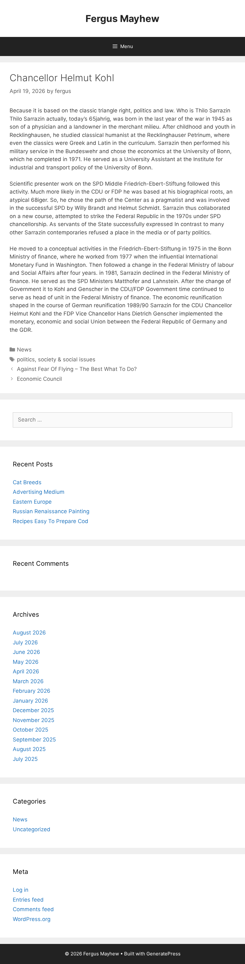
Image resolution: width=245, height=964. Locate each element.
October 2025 (30, 730)
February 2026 (31, 691)
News (24, 349)
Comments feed (33, 909)
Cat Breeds (27, 482)
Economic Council (39, 379)
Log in (20, 890)
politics (26, 359)
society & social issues (66, 359)
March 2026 (28, 681)
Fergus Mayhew (122, 18)
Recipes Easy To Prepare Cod (50, 521)
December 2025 (33, 710)
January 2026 (30, 701)
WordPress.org (31, 919)
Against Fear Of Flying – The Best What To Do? (77, 369)
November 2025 (33, 720)
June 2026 (26, 652)
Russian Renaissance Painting (51, 511)
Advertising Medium (38, 492)
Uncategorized (31, 829)
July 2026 (25, 642)
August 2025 (29, 749)
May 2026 (26, 662)
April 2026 (26, 671)
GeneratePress (163, 954)
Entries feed (28, 900)
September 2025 (34, 739)
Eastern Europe (32, 502)
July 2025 (25, 759)
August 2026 (29, 632)
